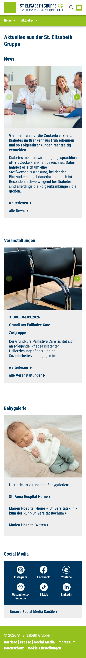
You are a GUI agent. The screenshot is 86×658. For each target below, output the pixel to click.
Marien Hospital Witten (27, 524)
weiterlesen (19, 202)
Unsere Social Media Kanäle (32, 611)
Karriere (10, 642)
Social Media (44, 642)
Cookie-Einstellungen (44, 648)
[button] (71, 7)
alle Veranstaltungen (25, 375)
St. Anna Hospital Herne (28, 496)
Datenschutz (14, 648)
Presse (25, 642)
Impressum (66, 642)
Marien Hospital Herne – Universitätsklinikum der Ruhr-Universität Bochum (43, 511)
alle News (17, 210)
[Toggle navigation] (79, 8)
